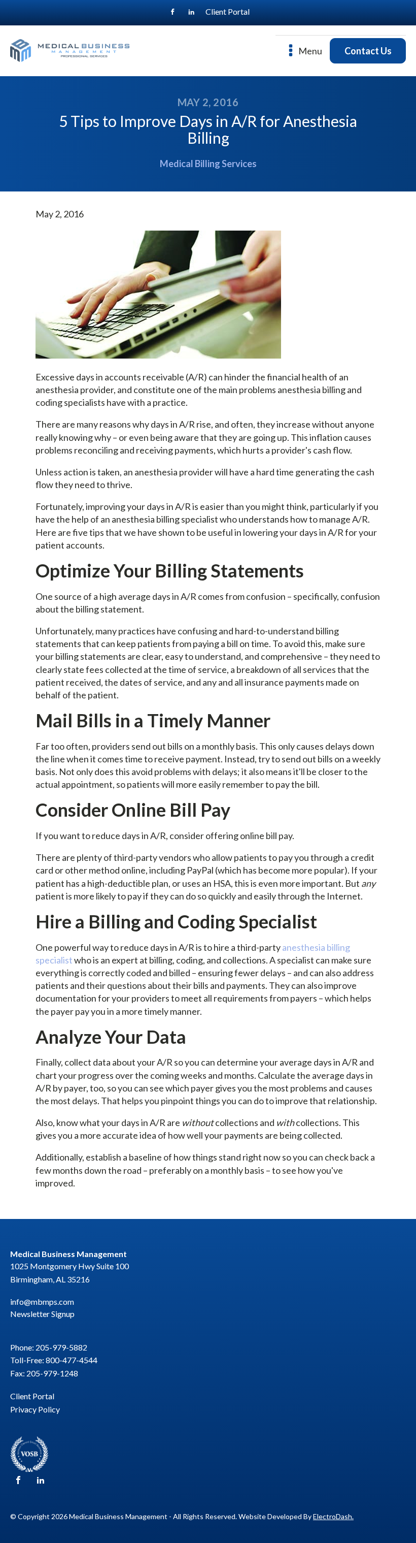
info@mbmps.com (42, 1301)
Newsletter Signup (42, 1314)
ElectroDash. (333, 1516)
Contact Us (368, 50)
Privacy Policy (35, 1409)
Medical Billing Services (208, 163)
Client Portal (227, 11)
